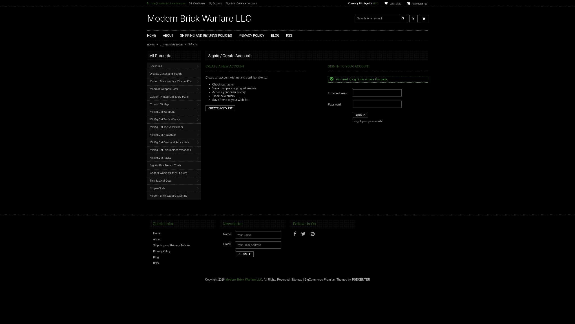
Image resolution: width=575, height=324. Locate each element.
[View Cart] (424, 18)
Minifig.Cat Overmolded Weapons (170, 150)
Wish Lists (395, 3)
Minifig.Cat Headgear (163, 134)
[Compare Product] (413, 18)
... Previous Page (171, 44)
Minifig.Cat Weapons (162, 111)
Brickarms (156, 66)
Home (151, 44)
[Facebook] (295, 234)
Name (227, 234)
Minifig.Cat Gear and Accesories (169, 142)
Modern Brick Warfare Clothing (168, 195)
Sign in (229, 3)
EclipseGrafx (157, 188)
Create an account (247, 3)
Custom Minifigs (159, 104)
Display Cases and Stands (166, 73)
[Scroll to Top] (422, 207)
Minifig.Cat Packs (160, 157)
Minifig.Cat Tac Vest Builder (166, 127)
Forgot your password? (367, 121)
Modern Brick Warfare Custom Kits (171, 81)
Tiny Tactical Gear (161, 180)
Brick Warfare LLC (199, 18)
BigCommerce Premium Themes (326, 279)
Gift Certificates (197, 3)
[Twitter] (303, 234)
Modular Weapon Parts (164, 89)
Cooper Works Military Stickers (168, 173)
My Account (215, 3)
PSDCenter (361, 279)
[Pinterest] (313, 234)
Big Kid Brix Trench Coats (165, 165)
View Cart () (419, 3)
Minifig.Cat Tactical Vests (165, 119)
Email (227, 244)
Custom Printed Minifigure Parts (169, 96)
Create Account (220, 108)
